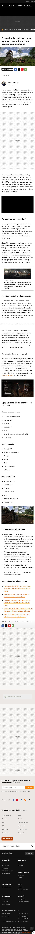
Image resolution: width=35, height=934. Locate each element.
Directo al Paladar (6, 887)
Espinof (20, 877)
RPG (2, 6)
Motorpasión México (23, 921)
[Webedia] (30, 1)
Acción (19, 6)
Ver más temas (7, 838)
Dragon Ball (29, 29)
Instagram (21, 799)
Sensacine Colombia (23, 918)
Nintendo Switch (23, 829)
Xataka (4, 863)
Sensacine (21, 875)
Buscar (32, 846)
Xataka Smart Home (7, 870)
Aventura (10, 6)
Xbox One (5, 829)
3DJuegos (21, 863)
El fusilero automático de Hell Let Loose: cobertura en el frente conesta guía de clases (17, 602)
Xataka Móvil (5, 865)
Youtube (17, 799)
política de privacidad (24, 791)
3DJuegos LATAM (23, 913)
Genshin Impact (23, 822)
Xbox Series (21, 826)
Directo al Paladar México (8, 921)
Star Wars (20, 29)
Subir (28, 853)
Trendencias (5, 899)
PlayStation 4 (22, 833)
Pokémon (6, 29)
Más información (26, 932)
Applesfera (5, 868)
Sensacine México (23, 916)
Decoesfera (5, 901)
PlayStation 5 (6, 833)
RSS (24, 799)
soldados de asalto (7, 375)
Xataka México (6, 913)
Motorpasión (21, 887)
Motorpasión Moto (23, 889)
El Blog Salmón (22, 899)
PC (3, 826)
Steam (13, 29)
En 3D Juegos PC (10, 280)
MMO (3, 822)
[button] (13, 82)
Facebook (15, 69)
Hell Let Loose (27, 622)
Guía (18, 622)
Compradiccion (6, 904)
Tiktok (28, 799)
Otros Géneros (6, 815)
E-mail (25, 69)
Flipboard (22, 69)
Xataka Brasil (5, 916)
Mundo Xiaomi (6, 873)
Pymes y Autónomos (23, 901)
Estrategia (28, 6)
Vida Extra (20, 865)
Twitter (19, 69)
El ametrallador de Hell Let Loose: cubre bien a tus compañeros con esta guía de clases (17, 588)
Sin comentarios (8, 69)
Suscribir (29, 787)
